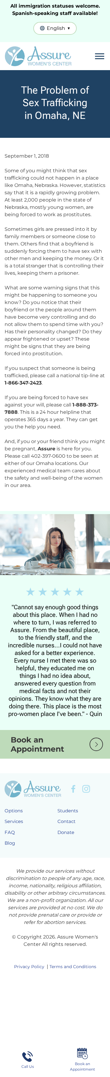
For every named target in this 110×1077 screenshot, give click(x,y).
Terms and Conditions (73, 966)
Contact (66, 821)
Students (67, 811)
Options (14, 811)
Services (14, 821)
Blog (10, 843)
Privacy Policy (29, 966)
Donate (65, 832)
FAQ (10, 832)
